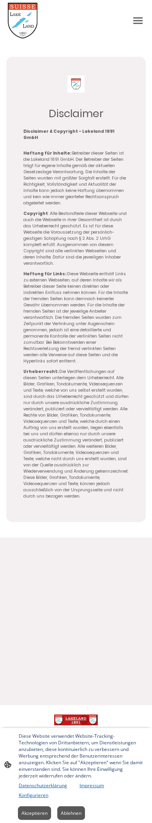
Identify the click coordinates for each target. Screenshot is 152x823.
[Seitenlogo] (22, 21)
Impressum (92, 785)
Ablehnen (71, 813)
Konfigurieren (33, 795)
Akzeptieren (34, 813)
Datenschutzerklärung (43, 785)
